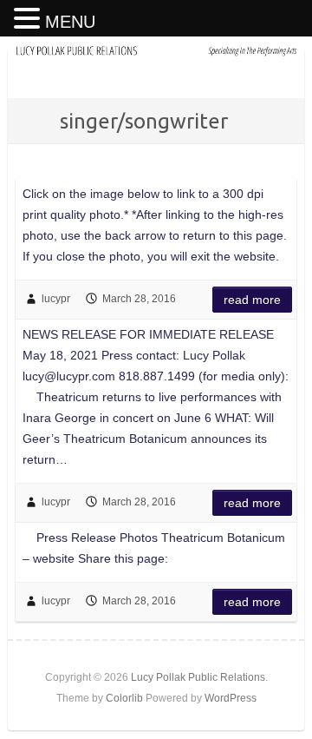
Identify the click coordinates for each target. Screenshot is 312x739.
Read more (252, 300)
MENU (70, 21)
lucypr (56, 299)
